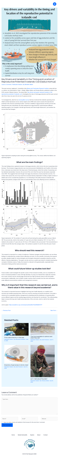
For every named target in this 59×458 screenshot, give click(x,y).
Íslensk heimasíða (22, 435)
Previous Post (6, 310)
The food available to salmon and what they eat (41, 337)
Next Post (54, 310)
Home (13, 435)
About (38, 435)
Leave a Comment (6, 84)
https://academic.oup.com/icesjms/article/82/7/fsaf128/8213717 (25, 305)
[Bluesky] (48, 4)
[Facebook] (43, 4)
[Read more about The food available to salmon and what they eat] (42, 328)
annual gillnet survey (24, 100)
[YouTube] (50, 4)
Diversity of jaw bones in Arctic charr (16, 365)
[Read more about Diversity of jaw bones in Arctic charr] (16, 354)
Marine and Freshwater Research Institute (38, 88)
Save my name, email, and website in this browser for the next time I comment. (24, 422)
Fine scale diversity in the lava (14, 337)
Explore (32, 435)
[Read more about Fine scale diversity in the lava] (16, 329)
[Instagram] (46, 4)
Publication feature (17, 84)
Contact (45, 435)
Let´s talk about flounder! (38, 379)
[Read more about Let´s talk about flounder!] (42, 361)
